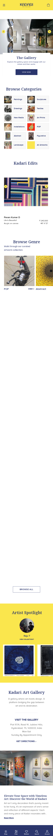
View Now (26, 72)
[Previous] (3, 31)
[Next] (49, 31)
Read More (9, 818)
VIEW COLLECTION (26, 639)
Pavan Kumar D (12, 217)
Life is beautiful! (10, 220)
